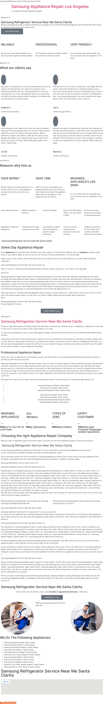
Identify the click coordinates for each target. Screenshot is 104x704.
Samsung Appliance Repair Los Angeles (50, 6)
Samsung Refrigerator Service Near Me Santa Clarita (41, 321)
